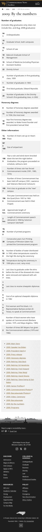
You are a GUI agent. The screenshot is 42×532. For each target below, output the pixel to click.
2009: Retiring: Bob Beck (16, 361)
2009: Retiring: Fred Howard (17, 369)
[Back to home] (2, 9)
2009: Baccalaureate (14, 400)
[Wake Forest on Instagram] (25, 449)
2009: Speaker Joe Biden (16, 347)
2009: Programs (12, 407)
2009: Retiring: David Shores (17, 376)
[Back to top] (21, 525)
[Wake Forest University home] (4, 3)
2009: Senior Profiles (15, 386)
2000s (7, 9)
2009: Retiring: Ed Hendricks (17, 365)
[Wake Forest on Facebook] (17, 449)
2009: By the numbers (15, 404)
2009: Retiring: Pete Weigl (16, 372)
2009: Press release (14, 354)
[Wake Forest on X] (21, 449)
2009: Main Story (13, 343)
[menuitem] (4, 9)
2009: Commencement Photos (19, 389)
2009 (13, 9)
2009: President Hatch (16, 351)
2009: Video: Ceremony (15, 397)
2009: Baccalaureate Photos (18, 393)
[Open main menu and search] (37, 4)
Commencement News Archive (17, 3)
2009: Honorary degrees (16, 358)
